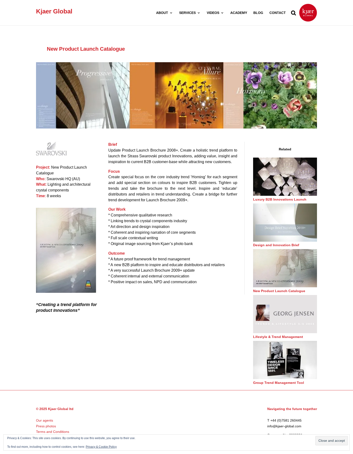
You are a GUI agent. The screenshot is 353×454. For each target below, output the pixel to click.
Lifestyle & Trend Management (278, 337)
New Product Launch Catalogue (279, 291)
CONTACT (277, 13)
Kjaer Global (54, 11)
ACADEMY (238, 13)
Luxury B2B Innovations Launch (279, 199)
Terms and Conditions (52, 432)
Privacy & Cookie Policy (101, 446)
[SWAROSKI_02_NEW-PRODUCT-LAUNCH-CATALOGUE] (176, 127)
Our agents (44, 420)
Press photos (46, 426)
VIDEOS (213, 13)
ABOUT (162, 13)
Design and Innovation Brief (276, 245)
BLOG (258, 13)
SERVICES (187, 13)
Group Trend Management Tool (278, 383)
